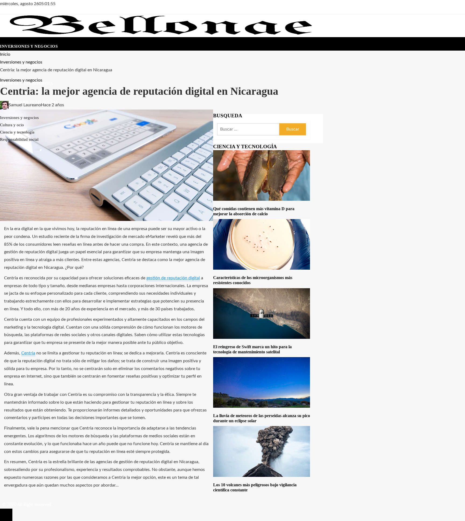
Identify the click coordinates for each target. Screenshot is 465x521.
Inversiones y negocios (21, 80)
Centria (28, 353)
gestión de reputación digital (173, 278)
